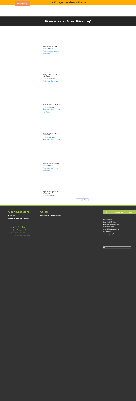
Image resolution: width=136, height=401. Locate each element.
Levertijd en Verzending (111, 229)
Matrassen (117, 10)
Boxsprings (106, 10)
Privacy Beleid (107, 220)
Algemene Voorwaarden (111, 224)
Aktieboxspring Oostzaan (111, 234)
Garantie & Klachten (109, 222)
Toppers (126, 10)
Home (97, 10)
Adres (113, 17)
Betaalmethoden (108, 227)
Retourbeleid (107, 231)
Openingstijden (123, 17)
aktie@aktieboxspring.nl (18, 230)
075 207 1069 (17, 227)
